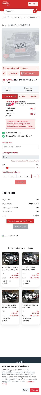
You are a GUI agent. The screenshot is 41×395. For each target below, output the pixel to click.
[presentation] (37, 48)
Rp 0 (37, 200)
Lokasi (16, 17)
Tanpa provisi (33, 204)
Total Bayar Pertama (10, 153)
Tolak (25, 390)
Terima (34, 390)
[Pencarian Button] (35, 11)
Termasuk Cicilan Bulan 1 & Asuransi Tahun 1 (25, 161)
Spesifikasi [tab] (34, 96)
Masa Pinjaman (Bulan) (11, 172)
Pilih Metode (7, 142)
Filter (5, 17)
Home (4, 25)
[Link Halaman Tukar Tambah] (25, 4)
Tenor (4, 216)
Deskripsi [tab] (23, 96)
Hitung (20, 182)
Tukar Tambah (20, 226)
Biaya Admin (6, 200)
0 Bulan (36, 216)
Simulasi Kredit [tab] (10, 96)
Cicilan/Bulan (7, 212)
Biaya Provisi (7, 204)
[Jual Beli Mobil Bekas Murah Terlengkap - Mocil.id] (5, 3)
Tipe (24, 17)
